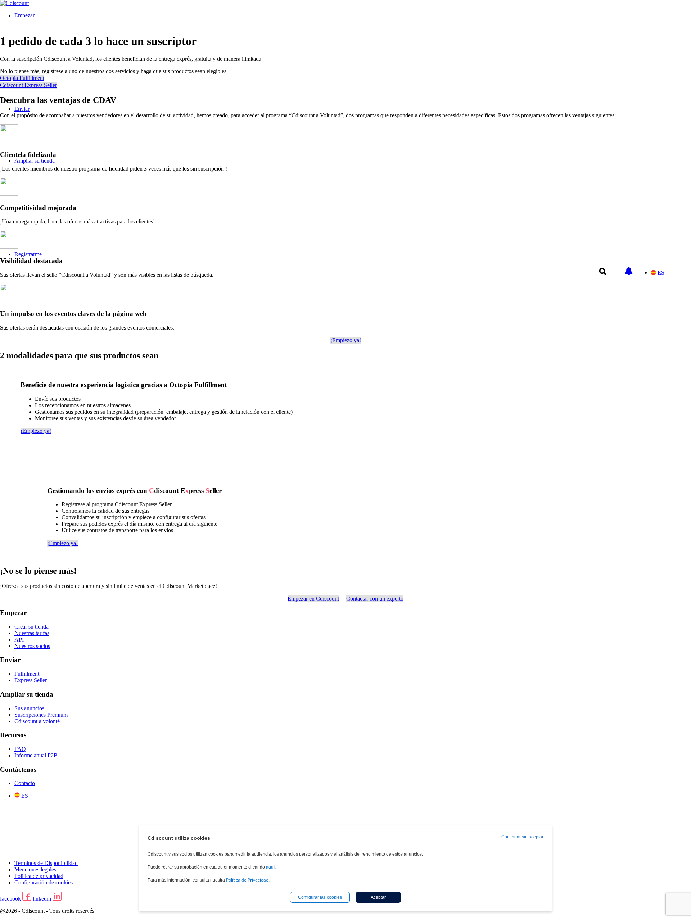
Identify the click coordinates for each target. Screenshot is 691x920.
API (19, 639)
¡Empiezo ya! (345, 340)
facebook (11, 899)
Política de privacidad (38, 876)
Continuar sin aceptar (522, 836)
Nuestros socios (32, 646)
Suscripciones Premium (41, 715)
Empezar (24, 15)
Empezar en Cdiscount (313, 598)
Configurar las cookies (320, 897)
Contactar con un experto (374, 598)
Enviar (22, 109)
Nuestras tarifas (31, 633)
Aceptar (378, 897)
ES (661, 272)
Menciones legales (35, 869)
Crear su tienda (31, 627)
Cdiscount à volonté (37, 721)
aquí (270, 867)
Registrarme (28, 254)
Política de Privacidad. (248, 880)
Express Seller (30, 680)
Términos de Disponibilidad (46, 863)
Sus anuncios (29, 708)
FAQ (20, 749)
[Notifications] (629, 267)
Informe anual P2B (36, 755)
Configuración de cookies (43, 882)
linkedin (43, 899)
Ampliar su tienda (34, 161)
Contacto (24, 783)
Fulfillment (26, 674)
